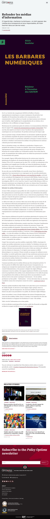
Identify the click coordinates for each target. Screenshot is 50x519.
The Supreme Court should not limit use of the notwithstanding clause (35, 433)
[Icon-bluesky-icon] (3, 355)
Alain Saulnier (6, 30)
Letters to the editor (7, 491)
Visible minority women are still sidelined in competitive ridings (13, 432)
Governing (6, 402)
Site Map (21, 498)
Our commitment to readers (8, 488)
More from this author (8, 348)
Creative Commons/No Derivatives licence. (26, 367)
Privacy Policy (5, 498)
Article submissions (6, 489)
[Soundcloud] (9, 481)
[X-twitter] (10, 355)
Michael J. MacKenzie (31, 408)
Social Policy (17, 361)
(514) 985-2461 (6, 477)
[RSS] (13, 481)
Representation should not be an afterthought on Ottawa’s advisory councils (14, 406)
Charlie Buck (30, 436)
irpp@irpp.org (15, 477)
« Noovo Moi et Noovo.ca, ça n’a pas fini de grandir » (26, 175)
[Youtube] (7, 481)
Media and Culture (15, 359)
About (4, 486)
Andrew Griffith (16, 435)
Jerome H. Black (8, 435)
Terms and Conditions (14, 498)
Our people (4, 494)
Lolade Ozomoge (9, 408)
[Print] (9, 355)
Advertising (4, 493)
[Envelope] (7, 355)
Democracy (11, 361)
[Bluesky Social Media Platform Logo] (5, 481)
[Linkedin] (5, 355)
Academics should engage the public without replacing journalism (34, 406)
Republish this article (8, 371)
